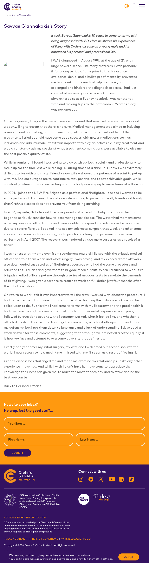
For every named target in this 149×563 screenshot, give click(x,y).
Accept (128, 557)
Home (7, 15)
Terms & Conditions (45, 538)
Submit (17, 453)
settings (107, 558)
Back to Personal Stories (22, 386)
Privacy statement (16, 538)
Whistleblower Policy (76, 538)
